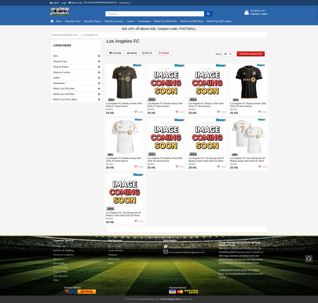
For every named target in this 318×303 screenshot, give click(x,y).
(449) (140, 167)
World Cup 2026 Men (64, 94)
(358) (223, 112)
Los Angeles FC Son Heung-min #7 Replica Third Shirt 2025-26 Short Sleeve (123, 215)
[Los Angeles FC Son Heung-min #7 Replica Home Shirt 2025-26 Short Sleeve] (207, 137)
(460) (223, 167)
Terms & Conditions (63, 255)
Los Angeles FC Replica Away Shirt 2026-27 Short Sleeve (165, 105)
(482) (264, 112)
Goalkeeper (59, 83)
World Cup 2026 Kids (64, 88)
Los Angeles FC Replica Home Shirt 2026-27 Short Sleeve (124, 105)
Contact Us (59, 246)
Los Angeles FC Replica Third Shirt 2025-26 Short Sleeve (164, 159)
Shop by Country (61, 72)
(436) (140, 221)
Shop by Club (60, 61)
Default (165, 53)
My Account (114, 246)
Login (63, 3)
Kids (55, 56)
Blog (110, 263)
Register (55, 3)
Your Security (60, 276)
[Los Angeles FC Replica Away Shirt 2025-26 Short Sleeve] (124, 137)
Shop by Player (60, 67)
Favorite (117, 53)
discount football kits (252, 252)
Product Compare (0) (251, 53)
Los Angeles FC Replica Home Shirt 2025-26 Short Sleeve (248, 105)
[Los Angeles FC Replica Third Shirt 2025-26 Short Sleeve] (166, 137)
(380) (140, 112)
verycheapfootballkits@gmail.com (101, 2)
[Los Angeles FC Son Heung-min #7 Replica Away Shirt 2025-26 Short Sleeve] (248, 137)
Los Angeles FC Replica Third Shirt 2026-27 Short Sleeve (206, 105)
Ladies (56, 77)
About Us (58, 259)
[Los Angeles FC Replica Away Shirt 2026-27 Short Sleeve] (166, 82)
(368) (182, 112)
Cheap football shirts (170, 299)
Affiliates (113, 255)
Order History (115, 250)
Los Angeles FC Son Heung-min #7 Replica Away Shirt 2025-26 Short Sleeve (247, 161)
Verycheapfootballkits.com (182, 247)
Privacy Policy (60, 267)
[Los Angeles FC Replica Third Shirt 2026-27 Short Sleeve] (207, 82)
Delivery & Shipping (63, 250)
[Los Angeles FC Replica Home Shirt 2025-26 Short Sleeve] (248, 82)
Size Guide (59, 263)
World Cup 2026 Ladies (65, 99)
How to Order (60, 272)
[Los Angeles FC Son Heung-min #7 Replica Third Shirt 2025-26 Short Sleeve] (124, 191)
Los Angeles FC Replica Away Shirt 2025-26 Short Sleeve (123, 159)
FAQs (56, 280)
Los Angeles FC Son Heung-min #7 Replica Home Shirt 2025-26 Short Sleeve (206, 161)
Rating (133, 53)
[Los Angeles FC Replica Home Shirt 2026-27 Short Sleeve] (124, 82)
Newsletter (114, 259)
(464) (182, 167)
